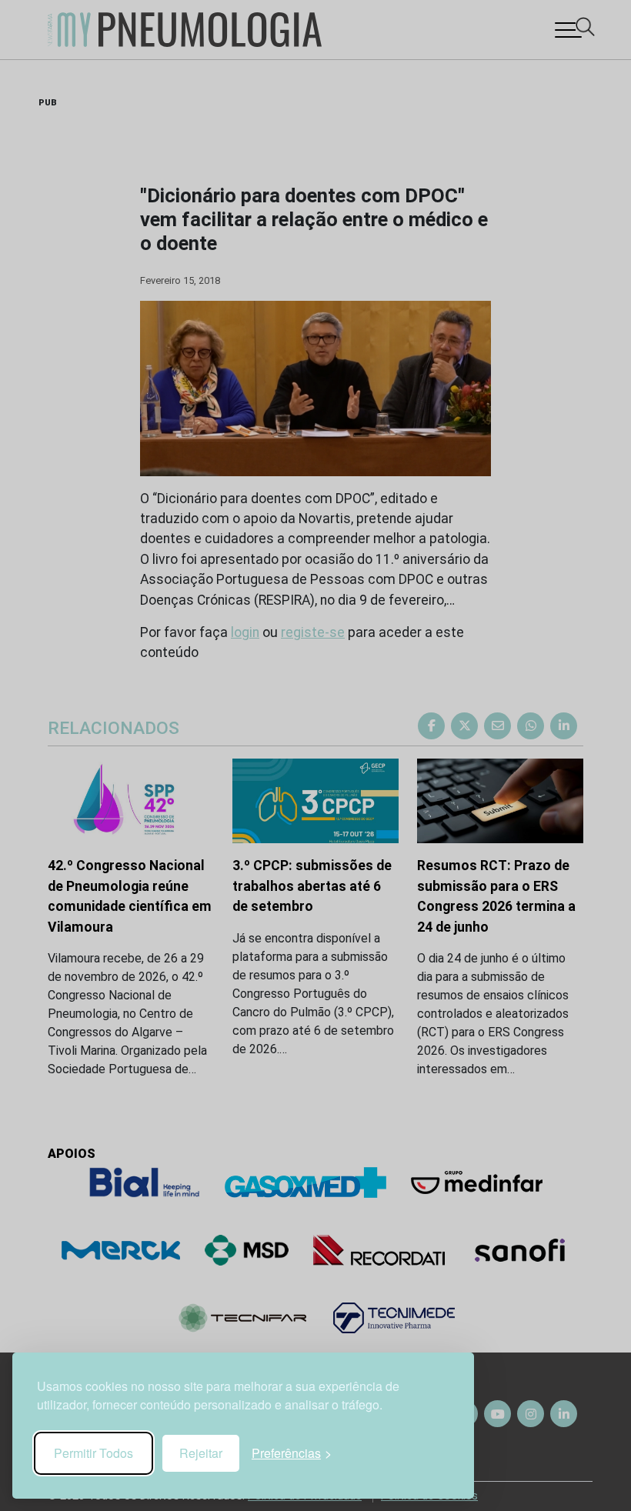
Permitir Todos (93, 1453)
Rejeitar (200, 1453)
